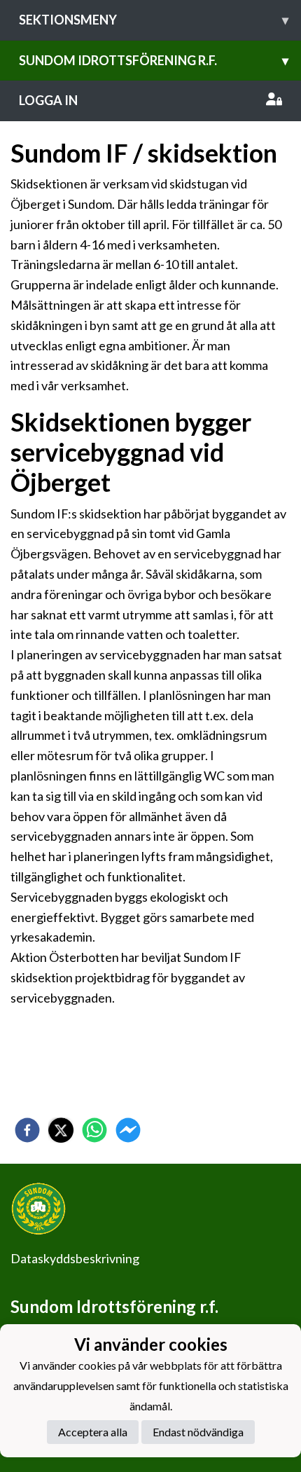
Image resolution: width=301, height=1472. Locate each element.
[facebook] (27, 1130)
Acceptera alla (92, 1431)
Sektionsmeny (153, 19)
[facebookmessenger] (128, 1130)
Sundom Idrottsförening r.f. (153, 60)
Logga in (48, 100)
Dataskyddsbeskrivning (74, 1258)
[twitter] (61, 1130)
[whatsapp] (94, 1130)
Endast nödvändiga (198, 1431)
